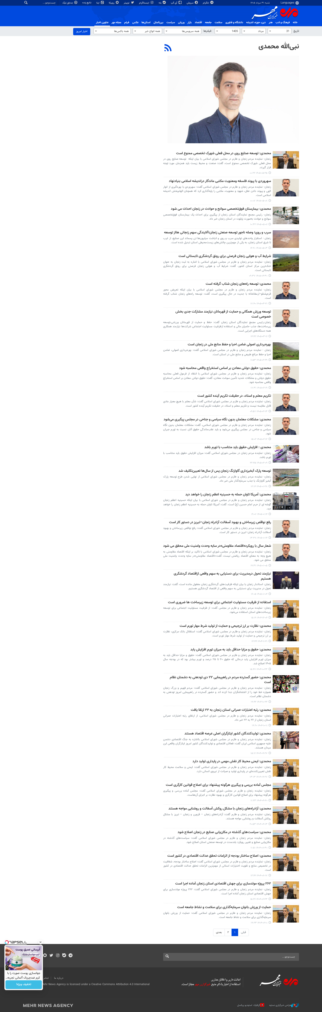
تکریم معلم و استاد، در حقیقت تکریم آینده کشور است (234, 396)
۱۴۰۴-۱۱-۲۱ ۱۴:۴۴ (259, 641)
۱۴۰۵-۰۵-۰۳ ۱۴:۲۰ (258, 248)
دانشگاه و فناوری (234, 22)
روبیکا (112, 3)
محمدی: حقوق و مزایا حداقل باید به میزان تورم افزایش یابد (230, 649)
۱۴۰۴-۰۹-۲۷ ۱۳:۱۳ (258, 777)
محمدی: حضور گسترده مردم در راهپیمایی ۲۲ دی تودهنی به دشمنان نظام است (220, 680)
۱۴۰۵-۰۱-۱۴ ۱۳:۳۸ (258, 538)
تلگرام (206, 3)
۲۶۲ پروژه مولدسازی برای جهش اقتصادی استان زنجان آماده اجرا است (223, 883)
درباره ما (58, 978)
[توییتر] (51, 956)
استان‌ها (146, 22)
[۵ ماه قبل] (286, 609)
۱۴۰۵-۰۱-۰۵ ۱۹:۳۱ (259, 566)
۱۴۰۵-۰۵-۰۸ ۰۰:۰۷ (258, 201)
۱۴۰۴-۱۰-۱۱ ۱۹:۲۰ (259, 725)
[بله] (64, 956)
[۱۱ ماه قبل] (286, 890)
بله (160, 3)
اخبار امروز (81, 31)
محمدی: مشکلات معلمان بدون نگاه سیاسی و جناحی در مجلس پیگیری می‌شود (217, 419)
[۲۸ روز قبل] (286, 239)
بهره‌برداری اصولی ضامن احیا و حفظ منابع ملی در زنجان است (229, 344)
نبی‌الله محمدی (278, 46)
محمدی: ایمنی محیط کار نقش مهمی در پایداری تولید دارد (232, 761)
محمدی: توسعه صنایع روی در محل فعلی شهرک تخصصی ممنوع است (223, 153)
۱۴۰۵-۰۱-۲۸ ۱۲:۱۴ (259, 486)
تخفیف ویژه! (23, 984)
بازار (190, 22)
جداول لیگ (68, 3)
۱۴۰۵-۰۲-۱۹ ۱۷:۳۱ (259, 388)
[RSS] (168, 48)
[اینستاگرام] (57, 956)
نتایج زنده (87, 3)
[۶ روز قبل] (286, 160)
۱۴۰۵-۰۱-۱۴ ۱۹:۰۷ (259, 514)
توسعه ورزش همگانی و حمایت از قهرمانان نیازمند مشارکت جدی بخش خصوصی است (223, 314)
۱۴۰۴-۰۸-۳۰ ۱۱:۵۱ (259, 848)
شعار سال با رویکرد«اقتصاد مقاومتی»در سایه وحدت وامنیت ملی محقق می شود (217, 546)
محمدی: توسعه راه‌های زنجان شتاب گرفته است (238, 284)
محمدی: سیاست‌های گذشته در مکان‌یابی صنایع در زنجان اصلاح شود (224, 832)
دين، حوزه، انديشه (256, 22)
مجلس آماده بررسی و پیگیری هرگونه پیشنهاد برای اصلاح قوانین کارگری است (218, 785)
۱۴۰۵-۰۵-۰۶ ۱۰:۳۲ (258, 224)
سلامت (218, 22)
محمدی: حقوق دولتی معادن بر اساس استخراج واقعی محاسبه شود (225, 368)
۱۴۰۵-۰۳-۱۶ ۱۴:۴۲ (259, 336)
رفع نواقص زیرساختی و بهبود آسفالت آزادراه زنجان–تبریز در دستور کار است (220, 522)
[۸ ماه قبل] (286, 740)
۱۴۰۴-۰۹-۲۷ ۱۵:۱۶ (259, 753)
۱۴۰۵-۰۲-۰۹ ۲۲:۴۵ (258, 463)
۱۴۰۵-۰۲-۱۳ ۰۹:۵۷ (258, 411)
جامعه (208, 22)
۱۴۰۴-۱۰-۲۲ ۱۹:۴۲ (259, 702)
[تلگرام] (70, 956)
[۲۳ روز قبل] (286, 187)
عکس (135, 22)
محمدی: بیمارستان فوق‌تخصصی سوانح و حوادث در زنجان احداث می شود (221, 209)
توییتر (127, 3)
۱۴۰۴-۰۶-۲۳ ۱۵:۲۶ (258, 899)
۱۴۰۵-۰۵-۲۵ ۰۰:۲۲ (258, 173)
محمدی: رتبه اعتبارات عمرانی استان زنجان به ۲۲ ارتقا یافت (231, 710)
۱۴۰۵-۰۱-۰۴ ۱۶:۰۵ (259, 594)
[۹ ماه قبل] (286, 839)
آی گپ (174, 3)
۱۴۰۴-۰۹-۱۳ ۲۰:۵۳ (258, 824)
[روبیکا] (45, 956)
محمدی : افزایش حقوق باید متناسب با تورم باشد (237, 447)
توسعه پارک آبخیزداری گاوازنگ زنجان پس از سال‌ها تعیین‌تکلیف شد (225, 471)
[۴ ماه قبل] (286, 477)
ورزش (181, 22)
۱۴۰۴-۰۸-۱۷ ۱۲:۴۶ (259, 875)
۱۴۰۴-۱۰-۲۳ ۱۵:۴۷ (258, 669)
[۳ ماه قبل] (286, 351)
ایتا (98, 3)
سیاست (170, 22)
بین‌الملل (158, 22)
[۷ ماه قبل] (286, 656)
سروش (190, 3)
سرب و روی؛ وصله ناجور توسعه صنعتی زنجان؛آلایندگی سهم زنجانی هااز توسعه (217, 232)
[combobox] (279, 31)
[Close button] (40, 942)
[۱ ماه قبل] (286, 262)
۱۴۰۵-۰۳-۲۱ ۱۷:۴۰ (258, 304)
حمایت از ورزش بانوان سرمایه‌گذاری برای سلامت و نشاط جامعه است (224, 907)
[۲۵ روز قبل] (286, 215)
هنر (270, 22)
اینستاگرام (144, 3)
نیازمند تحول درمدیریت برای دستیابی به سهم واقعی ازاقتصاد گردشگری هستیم (222, 576)
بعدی (219, 932)
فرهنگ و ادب (283, 22)
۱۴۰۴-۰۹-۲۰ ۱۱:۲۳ (259, 800)
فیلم (126, 22)
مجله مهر (116, 22)
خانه (295, 22)
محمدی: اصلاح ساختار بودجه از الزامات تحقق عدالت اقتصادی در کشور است (219, 856)
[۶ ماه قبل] (286, 632)
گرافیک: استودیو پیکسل (248, 1005)
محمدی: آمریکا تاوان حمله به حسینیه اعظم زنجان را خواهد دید (228, 494)
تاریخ (296, 31)
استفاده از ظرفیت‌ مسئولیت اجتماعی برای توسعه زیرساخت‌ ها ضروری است (219, 602)
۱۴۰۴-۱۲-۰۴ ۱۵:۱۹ (259, 618)
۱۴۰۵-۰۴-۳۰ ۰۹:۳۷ (258, 276)
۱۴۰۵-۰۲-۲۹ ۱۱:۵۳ (258, 360)
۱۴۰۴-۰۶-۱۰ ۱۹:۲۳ (259, 923)
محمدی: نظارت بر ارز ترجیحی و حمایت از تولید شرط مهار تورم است (225, 626)
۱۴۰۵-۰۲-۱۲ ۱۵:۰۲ (259, 439)
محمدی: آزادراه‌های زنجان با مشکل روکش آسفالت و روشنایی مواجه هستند (219, 808)
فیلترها (207, 31)
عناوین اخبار (102, 22)
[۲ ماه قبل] (286, 290)
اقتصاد (198, 22)
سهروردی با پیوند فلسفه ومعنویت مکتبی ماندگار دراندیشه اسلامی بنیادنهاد (220, 181)
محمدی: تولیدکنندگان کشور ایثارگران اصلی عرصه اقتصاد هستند (227, 733)
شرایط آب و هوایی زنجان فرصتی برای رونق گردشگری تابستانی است (225, 256)
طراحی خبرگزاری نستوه (280, 1005)
